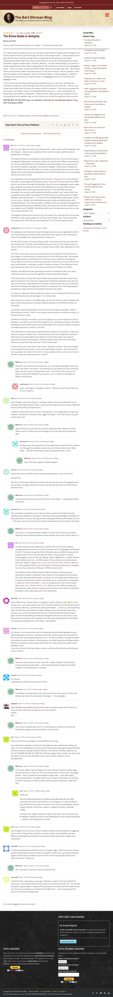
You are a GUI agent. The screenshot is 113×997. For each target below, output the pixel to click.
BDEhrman (18, 362)
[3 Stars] (9, 33)
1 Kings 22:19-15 (59, 179)
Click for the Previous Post (31, 133)
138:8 (49, 585)
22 (54, 562)
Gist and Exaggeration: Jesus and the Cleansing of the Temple (95, 186)
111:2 (44, 585)
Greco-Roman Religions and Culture (45, 116)
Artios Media (35, 991)
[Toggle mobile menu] (107, 15)
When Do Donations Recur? (68, 958)
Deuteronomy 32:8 (20, 682)
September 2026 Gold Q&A (94, 58)
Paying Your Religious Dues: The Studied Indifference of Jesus (94, 117)
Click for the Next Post (51, 133)
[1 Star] (4, 33)
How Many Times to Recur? (68, 965)
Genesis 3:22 (16, 478)
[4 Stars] (12, 33)
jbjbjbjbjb (14, 703)
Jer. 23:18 (48, 562)
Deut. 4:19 (20, 585)
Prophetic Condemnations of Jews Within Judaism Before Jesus (95, 174)
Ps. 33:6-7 (59, 562)
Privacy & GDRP (45, 991)
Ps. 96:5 (38, 585)
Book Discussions (25, 116)
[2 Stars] (7, 33)
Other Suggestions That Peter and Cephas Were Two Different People (96, 91)
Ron (12, 145)
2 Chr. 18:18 (29, 585)
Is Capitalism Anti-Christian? (94, 50)
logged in (16, 904)
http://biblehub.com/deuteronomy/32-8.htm (28, 707)
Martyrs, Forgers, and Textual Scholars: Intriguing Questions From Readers (95, 68)
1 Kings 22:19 (35, 562)
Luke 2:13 (74, 562)
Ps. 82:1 (19, 552)
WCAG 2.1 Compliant (59, 991)
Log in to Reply (36, 145)
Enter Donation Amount (67, 971)
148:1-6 (67, 562)
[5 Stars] (14, 33)
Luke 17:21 (49, 220)
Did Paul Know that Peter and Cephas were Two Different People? (95, 104)
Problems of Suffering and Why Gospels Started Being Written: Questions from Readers (96, 140)
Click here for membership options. (58, 100)
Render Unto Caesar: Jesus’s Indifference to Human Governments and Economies (95, 199)
